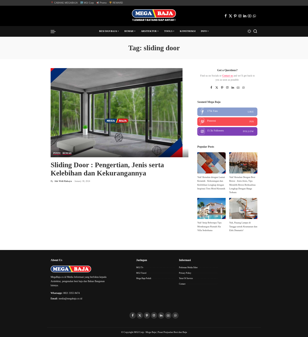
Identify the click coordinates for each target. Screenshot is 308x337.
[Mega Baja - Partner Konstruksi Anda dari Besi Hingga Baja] (154, 15)
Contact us (227, 75)
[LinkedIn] (245, 15)
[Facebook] (225, 15)
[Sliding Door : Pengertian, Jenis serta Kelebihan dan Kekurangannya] (117, 112)
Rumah (67, 153)
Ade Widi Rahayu (63, 181)
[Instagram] (240, 15)
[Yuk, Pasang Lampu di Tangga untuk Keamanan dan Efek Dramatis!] (243, 208)
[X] (230, 15)
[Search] (255, 31)
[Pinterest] (235, 15)
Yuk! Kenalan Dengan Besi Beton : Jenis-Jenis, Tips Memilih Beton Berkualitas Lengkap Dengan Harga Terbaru (242, 185)
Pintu (57, 153)
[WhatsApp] (254, 15)
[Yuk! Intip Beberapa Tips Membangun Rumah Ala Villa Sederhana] (211, 208)
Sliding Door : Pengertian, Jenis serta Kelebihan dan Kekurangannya (107, 169)
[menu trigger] (55, 31)
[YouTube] (249, 15)
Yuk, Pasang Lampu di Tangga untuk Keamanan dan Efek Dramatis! (243, 226)
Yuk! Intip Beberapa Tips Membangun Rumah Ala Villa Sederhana (209, 226)
